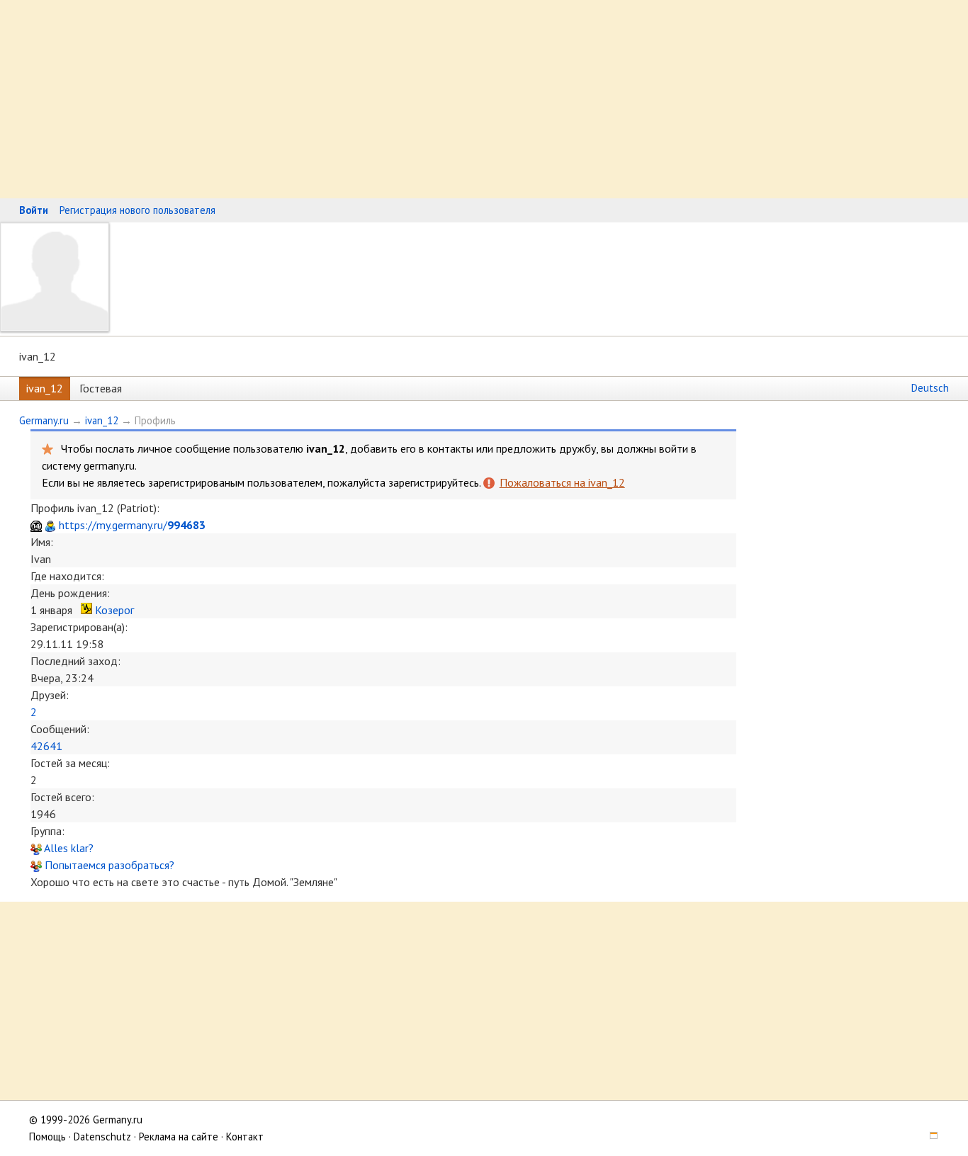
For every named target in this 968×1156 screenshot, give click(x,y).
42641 (46, 746)
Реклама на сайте (178, 1136)
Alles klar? (68, 848)
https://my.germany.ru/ (132, 525)
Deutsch (930, 388)
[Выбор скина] (928, 1136)
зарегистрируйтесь (433, 482)
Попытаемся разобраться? (108, 865)
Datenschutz (102, 1136)
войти (673, 448)
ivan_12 (44, 388)
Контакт (245, 1136)
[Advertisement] (425, 99)
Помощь (47, 1136)
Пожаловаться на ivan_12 (562, 482)
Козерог (114, 610)
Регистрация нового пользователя (137, 210)
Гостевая (100, 388)
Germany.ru (44, 420)
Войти (33, 210)
